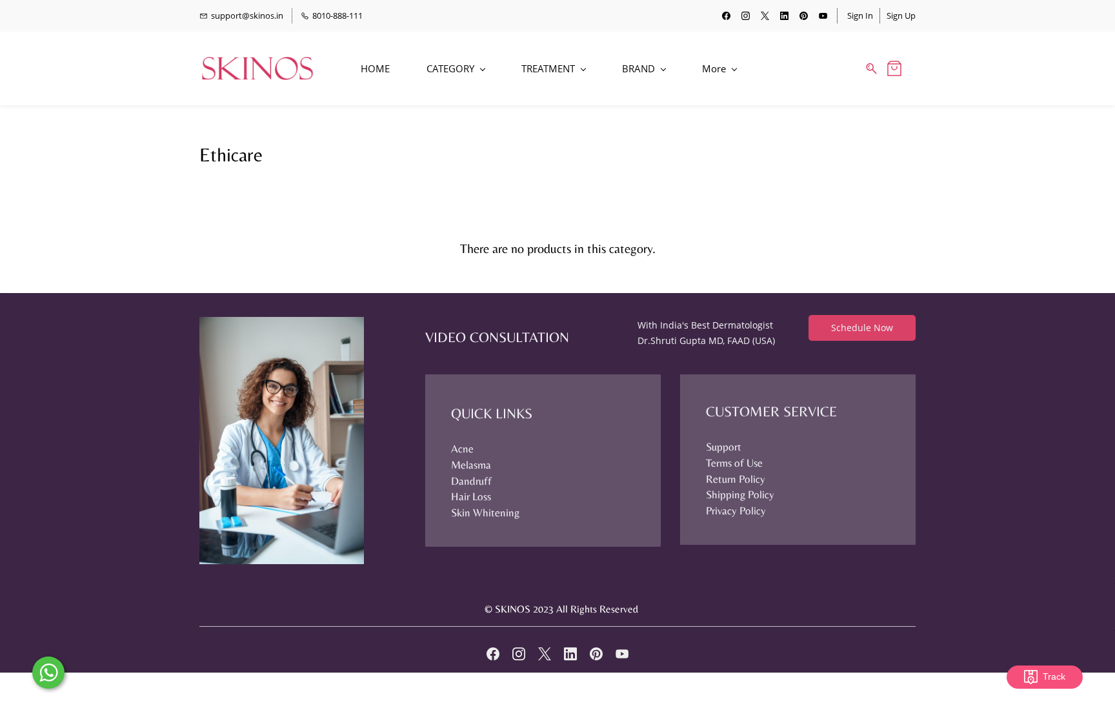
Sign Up (901, 15)
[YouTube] (622, 654)
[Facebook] (493, 654)
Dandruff (471, 480)
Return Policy (735, 478)
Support (723, 446)
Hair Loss (471, 496)
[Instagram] (518, 654)
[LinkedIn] (570, 654)
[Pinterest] (596, 654)
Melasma (471, 464)
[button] (862, 328)
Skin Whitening (485, 512)
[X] (544, 654)
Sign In (860, 15)
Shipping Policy (740, 494)
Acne (462, 448)
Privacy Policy (736, 510)
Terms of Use (734, 462)
